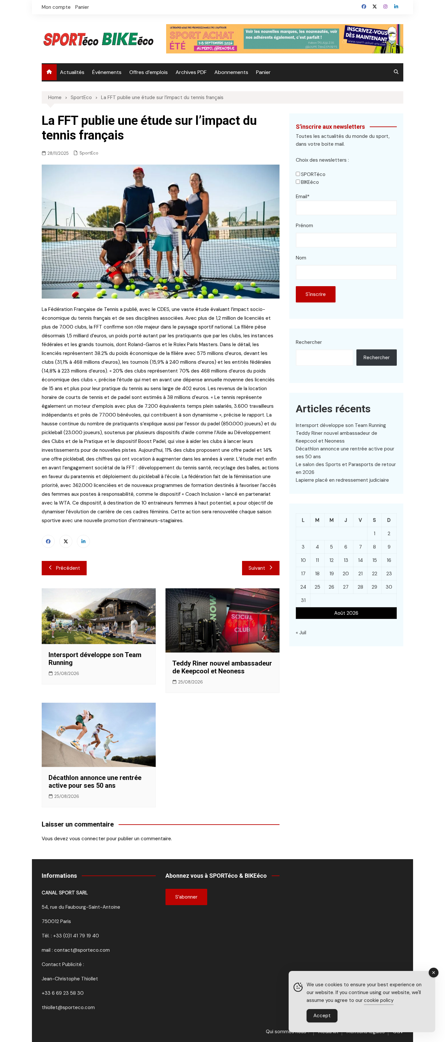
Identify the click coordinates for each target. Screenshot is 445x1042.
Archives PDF (191, 72)
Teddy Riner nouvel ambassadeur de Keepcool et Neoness (222, 667)
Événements (107, 72)
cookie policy (379, 1000)
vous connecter (87, 838)
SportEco (88, 153)
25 (317, 587)
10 (303, 560)
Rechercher (309, 342)
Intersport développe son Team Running (341, 425)
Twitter (374, 6)
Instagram (385, 6)
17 (303, 573)
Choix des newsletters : (322, 160)
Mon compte (56, 7)
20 (346, 573)
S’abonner (186, 897)
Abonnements (231, 72)
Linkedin (83, 541)
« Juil (301, 632)
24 (303, 587)
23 (389, 573)
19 (331, 573)
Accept (322, 1015)
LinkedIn (396, 6)
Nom (301, 258)
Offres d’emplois (148, 72)
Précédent (68, 568)
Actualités (72, 72)
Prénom (304, 225)
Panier (82, 7)
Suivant (257, 568)
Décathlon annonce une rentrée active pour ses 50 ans (95, 781)
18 (317, 573)
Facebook (364, 6)
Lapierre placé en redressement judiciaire (342, 480)
